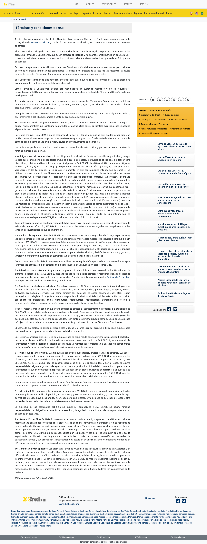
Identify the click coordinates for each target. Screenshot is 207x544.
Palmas (39, 520)
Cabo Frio (165, 511)
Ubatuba (14, 526)
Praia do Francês (162, 520)
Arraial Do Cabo (49, 511)
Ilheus (71, 517)
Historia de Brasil (179, 119)
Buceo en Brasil (171, 115)
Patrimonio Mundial (154, 13)
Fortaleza (161, 514)
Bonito (143, 511)
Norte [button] (143, 4)
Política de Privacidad (118, 277)
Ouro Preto (31, 520)
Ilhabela (64, 517)
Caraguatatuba (70, 514)
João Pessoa (99, 517)
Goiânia (191, 514)
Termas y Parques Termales (154, 124)
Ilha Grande (55, 517)
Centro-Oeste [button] (109, 4)
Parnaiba (53, 520)
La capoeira (160, 119)
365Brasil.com (103, 537)
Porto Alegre (96, 520)
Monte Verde (158, 517)
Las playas (74, 13)
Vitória (48, 526)
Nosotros (150, 498)
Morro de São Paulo (173, 517)
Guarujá (32, 517)
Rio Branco (29, 523)
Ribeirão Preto (17, 523)
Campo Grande (17, 514)
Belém (103, 511)
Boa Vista (125, 511)
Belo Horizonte (113, 511)
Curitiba (109, 514)
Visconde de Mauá (37, 526)
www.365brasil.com (40, 42)
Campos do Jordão (33, 514)
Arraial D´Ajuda (63, 511)
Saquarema (136, 523)
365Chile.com (141, 537)
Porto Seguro (125, 520)
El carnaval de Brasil (150, 115)
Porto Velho (136, 520)
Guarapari (24, 517)
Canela (45, 514)
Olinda (22, 520)
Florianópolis (150, 514)
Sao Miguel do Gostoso (111, 523)
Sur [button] (76, 4)
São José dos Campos (82, 523)
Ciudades (15, 511)
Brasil (23, 19)
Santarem (68, 523)
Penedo (61, 520)
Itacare (78, 517)
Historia (97, 13)
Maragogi (132, 517)
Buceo (63, 13)
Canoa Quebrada (56, 514)
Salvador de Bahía (55, 523)
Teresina (145, 523)
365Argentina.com (29, 537)
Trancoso (188, 523)
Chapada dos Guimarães (88, 514)
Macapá (109, 517)
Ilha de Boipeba (43, 517)
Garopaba (183, 514)
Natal (184, 517)
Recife (185, 520)
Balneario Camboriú (79, 511)
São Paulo (126, 523)
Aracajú (38, 511)
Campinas (186, 511)
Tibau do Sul (167, 523)
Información (38, 13)
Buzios (157, 511)
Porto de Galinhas (110, 520)
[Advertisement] (165, 73)
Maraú (140, 517)
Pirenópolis (85, 520)
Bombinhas (134, 511)
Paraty (46, 520)
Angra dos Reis (27, 511)
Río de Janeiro (40, 523)
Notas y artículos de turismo (154, 133)
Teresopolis (155, 523)
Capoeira (86, 13)
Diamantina (119, 514)
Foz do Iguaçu (172, 514)
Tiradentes (178, 523)
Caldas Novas (176, 511)
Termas (108, 13)
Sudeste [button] (90, 4)
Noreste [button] (127, 4)
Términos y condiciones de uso (93, 542)
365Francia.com (178, 537)
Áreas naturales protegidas (128, 13)
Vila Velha (23, 526)
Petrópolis (70, 520)
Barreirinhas (94, 511)
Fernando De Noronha (134, 514)
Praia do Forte (148, 520)
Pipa (77, 520)
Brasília (150, 511)
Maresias (148, 517)
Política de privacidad (118, 542)
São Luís (96, 523)
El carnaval (52, 13)
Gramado (15, 517)
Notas (169, 13)
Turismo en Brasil (11, 13)
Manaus (124, 517)
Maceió (116, 517)
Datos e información (161, 110)
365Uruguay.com (66, 537)
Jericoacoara (87, 517)
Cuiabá (102, 514)
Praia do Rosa (176, 520)
